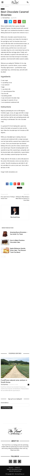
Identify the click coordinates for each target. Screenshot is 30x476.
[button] (27, 2)
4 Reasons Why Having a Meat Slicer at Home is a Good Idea (22, 198)
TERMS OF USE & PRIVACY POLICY (14, 469)
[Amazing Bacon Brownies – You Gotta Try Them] (5, 234)
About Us (11, 467)
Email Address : (5, 402)
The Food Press (6, 17)
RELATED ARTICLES (7, 225)
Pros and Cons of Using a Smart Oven (8, 197)
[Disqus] (15, 283)
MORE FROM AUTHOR (7, 228)
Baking (2, 9)
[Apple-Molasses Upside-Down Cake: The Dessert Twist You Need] (5, 250)
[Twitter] (19, 461)
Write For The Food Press (15, 471)
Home (2, 6)
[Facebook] (10, 461)
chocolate (9, 137)
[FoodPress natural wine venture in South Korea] (15, 367)
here (18, 450)
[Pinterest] (15, 461)
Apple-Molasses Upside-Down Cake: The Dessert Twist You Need (18, 250)
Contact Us (17, 467)
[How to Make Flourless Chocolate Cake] (5, 242)
